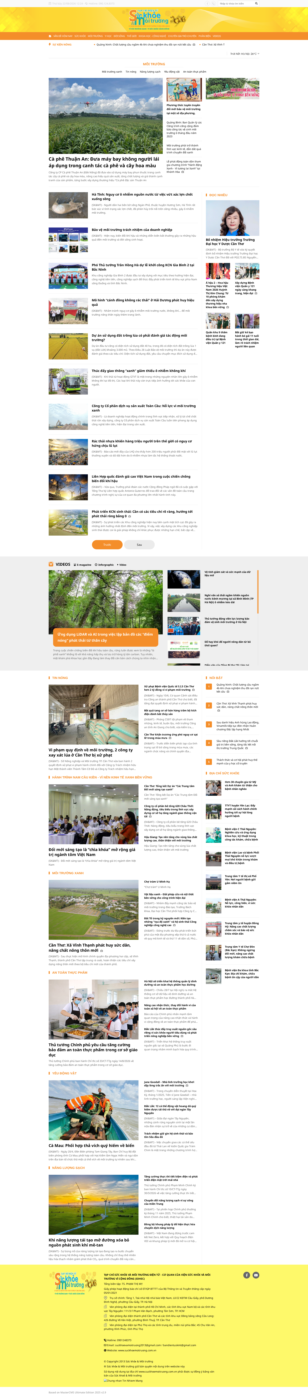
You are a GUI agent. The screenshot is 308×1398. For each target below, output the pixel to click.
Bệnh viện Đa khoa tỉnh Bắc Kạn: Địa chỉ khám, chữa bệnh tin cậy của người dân (242, 973)
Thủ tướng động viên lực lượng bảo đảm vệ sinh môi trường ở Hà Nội (227, 620)
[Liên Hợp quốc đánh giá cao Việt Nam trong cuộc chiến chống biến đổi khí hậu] (68, 487)
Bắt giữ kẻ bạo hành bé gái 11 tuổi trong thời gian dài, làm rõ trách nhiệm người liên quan (247, 339)
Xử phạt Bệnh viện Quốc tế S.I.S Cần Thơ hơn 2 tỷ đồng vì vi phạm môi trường (169, 688)
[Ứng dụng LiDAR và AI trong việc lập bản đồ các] (106, 602)
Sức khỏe (80, 36)
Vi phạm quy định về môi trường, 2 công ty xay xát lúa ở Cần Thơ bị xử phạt (91, 752)
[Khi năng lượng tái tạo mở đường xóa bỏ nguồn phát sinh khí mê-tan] (93, 1205)
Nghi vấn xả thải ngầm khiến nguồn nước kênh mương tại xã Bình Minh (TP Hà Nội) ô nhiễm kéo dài (229, 599)
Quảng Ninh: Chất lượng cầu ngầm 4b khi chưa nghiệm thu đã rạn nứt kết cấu (98, 44)
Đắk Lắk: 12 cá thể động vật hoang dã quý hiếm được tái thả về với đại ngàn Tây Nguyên (170, 1109)
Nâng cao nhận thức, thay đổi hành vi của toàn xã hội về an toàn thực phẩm (170, 1006)
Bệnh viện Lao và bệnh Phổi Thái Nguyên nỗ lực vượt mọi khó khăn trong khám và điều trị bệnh (242, 858)
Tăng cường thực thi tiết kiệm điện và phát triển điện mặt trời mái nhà (171, 1178)
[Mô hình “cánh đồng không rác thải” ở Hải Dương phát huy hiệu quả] (68, 311)
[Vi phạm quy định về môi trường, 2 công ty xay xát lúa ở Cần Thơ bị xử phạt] (93, 715)
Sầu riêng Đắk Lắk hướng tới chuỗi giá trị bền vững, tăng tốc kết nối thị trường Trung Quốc (237, 744)
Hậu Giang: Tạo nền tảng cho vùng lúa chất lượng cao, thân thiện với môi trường (170, 838)
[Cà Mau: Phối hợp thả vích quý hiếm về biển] (93, 1110)
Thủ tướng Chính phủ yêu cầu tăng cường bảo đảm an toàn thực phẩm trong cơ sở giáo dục (93, 1049)
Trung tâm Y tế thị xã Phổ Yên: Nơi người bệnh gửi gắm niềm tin (240, 879)
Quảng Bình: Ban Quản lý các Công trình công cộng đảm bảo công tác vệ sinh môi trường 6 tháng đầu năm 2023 (184, 129)
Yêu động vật (172, 71)
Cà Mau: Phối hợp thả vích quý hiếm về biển (91, 1145)
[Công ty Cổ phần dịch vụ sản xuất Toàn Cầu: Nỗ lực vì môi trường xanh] (68, 417)
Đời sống (119, 36)
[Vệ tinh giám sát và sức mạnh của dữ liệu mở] (184, 579)
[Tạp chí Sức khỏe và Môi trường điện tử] (154, 19)
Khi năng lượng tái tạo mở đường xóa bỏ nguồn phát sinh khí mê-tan (89, 1242)
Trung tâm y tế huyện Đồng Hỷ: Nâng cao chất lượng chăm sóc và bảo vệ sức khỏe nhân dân (242, 928)
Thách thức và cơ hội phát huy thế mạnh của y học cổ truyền (237, 761)
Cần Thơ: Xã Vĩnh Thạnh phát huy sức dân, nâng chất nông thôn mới (198, 44)
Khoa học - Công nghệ (152, 36)
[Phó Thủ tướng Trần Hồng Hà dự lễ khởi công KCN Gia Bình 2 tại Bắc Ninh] (68, 276)
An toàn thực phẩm (194, 71)
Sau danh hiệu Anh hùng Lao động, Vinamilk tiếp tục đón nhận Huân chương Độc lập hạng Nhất (238, 726)
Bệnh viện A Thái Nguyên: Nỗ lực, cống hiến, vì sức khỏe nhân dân (240, 903)
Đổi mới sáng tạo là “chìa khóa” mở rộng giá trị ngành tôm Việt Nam (92, 852)
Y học (108, 36)
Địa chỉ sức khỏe (224, 773)
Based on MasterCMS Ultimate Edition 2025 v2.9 (77, 1392)
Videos (217, 36)
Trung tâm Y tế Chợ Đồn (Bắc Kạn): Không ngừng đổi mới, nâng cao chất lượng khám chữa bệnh (240, 952)
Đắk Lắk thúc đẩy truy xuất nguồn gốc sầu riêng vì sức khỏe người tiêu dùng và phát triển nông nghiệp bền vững (170, 1032)
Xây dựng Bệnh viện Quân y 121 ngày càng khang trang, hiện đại (245, 288)
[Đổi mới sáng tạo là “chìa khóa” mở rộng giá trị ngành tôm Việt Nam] (93, 814)
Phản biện (205, 36)
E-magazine (84, 564)
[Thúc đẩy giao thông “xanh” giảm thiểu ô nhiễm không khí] (68, 382)
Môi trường (95, 36)
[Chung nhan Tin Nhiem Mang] (123, 1380)
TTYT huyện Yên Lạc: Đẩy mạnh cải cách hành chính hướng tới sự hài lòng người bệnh (241, 811)
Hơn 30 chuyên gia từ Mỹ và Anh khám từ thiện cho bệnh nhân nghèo (241, 785)
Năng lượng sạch (150, 71)
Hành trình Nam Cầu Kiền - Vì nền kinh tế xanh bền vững (102, 777)
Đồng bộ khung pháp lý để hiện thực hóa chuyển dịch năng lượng (169, 1226)
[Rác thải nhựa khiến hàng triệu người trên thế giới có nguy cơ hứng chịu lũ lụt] (68, 452)
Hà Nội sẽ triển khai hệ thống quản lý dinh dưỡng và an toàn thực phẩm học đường (170, 983)
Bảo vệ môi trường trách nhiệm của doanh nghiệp (132, 230)
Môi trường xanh (112, 71)
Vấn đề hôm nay (62, 36)
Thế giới (132, 36)
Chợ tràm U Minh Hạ (157, 881)
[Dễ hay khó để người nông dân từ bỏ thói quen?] (184, 649)
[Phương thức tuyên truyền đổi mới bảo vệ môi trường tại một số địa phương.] (184, 89)
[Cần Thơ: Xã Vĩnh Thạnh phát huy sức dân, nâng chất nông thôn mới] (93, 910)
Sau (139, 545)
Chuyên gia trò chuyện (182, 36)
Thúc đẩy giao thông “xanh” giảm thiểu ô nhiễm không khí (139, 371)
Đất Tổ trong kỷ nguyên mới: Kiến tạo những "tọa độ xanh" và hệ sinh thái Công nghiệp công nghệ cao (170, 922)
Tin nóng (131, 71)
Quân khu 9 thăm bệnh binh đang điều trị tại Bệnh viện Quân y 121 (216, 337)
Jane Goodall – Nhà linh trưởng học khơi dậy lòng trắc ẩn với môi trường (169, 1083)
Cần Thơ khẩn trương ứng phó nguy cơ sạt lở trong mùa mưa (171, 736)
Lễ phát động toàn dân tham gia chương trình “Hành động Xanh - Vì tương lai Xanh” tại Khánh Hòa (184, 167)
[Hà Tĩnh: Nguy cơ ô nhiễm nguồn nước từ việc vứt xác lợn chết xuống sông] (68, 205)
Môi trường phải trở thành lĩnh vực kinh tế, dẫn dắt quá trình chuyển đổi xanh (184, 149)
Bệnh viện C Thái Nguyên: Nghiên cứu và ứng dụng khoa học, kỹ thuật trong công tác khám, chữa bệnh (241, 834)
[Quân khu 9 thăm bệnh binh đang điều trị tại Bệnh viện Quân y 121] (218, 321)
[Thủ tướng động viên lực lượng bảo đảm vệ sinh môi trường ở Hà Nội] (184, 626)
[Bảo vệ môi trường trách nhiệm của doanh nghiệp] (68, 241)
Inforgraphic (106, 564)
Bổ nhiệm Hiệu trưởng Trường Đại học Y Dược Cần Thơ (230, 241)
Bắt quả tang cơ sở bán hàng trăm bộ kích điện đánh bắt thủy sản (170, 712)
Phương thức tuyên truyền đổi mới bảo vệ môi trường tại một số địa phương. (184, 109)
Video (122, 564)
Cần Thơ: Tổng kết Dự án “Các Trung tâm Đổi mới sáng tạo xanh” (169, 787)
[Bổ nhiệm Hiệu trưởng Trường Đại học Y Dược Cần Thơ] (232, 218)
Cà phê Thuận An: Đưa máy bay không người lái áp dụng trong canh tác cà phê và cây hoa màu (104, 162)
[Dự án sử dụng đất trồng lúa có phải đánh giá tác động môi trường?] (68, 346)
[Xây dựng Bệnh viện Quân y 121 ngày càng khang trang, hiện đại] (247, 271)
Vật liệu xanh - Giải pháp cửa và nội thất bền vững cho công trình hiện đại (169, 896)
